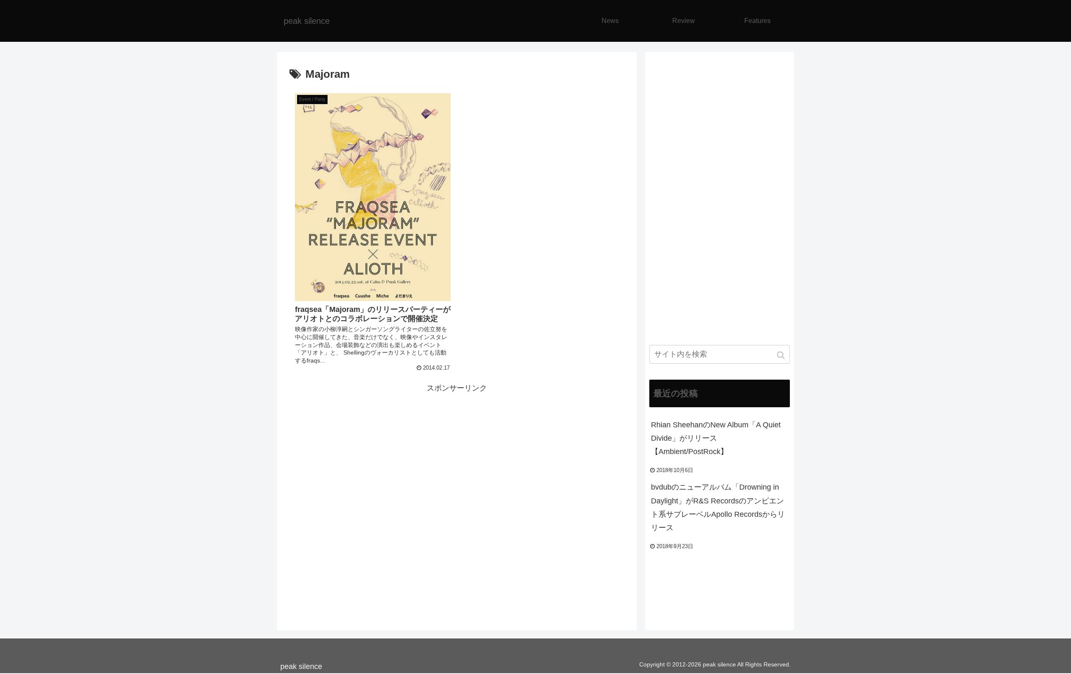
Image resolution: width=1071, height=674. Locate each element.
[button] (782, 355)
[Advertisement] (457, 453)
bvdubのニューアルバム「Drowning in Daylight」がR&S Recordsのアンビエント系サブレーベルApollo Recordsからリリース (718, 507)
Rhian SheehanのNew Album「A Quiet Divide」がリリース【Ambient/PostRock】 (716, 438)
